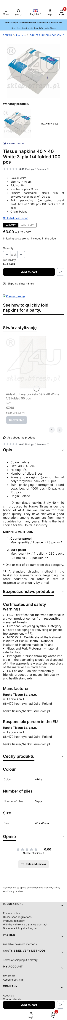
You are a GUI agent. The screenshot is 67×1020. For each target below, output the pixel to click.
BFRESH (7, 35)
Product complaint (14, 920)
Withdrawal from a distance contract (25, 924)
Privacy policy (11, 913)
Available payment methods (20, 944)
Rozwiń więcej (49, 123)
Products (20, 35)
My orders (9, 975)
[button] (6, 12)
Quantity (8, 248)
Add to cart (29, 272)
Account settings (13, 979)
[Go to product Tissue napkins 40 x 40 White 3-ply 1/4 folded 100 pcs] (17, 123)
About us (8, 995)
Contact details (12, 999)
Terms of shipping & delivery (20, 959)
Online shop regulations (17, 917)
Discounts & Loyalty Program (20, 928)
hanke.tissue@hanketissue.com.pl (26, 711)
